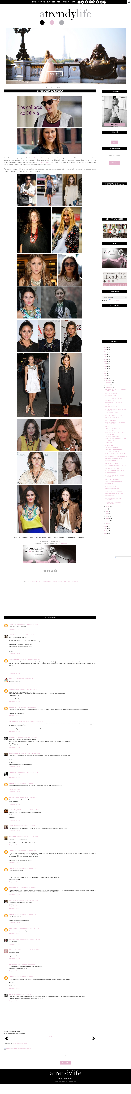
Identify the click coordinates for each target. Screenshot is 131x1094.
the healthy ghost (14, 939)
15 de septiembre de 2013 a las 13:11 (25, 783)
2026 (105, 347)
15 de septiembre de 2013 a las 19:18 (25, 914)
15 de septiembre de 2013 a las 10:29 (29, 659)
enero (107, 523)
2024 (105, 352)
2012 (105, 526)
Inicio (50, 1036)
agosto (108, 506)
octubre (108, 385)
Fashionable (12, 836)
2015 (105, 373)
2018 (105, 366)
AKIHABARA (108, 443)
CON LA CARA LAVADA (112, 413)
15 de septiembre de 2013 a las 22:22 (28, 928)
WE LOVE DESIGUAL (111, 406)
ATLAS (107, 426)
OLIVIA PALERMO (73, 581)
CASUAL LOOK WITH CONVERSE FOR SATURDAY (115, 423)
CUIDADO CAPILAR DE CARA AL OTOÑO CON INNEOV (114, 450)
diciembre (108, 380)
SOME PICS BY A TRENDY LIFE (114, 468)
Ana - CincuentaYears (15, 721)
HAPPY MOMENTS (110, 420)
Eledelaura (12, 737)
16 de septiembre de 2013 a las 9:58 (28, 950)
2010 (105, 531)
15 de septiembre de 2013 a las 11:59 (26, 737)
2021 (105, 359)
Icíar (10, 994)
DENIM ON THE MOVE (111, 463)
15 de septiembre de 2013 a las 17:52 (25, 868)
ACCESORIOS (29, 581)
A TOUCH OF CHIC (110, 486)
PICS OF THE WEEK (111, 393)
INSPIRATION (61, 581)
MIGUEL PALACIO (110, 395)
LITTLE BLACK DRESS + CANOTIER (115, 454)
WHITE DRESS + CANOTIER (113, 398)
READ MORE (54, 74)
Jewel (10, 678)
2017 (105, 368)
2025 (105, 349)
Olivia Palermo (34, 158)
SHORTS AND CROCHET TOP (114, 491)
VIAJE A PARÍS (109, 400)
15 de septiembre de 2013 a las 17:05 (25, 850)
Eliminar (18, 629)
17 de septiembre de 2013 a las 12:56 (22, 994)
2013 (105, 378)
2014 (105, 375)
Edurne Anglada (13, 753)
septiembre (109, 387)
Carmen (11, 964)
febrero (108, 521)
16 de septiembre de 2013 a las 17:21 (25, 976)
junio (107, 511)
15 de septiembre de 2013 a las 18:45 (27, 900)
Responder (12, 629)
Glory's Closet (13, 906)
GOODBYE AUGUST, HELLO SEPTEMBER (113, 502)
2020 (105, 361)
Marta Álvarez (13, 928)
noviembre (109, 382)
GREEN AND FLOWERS (112, 488)
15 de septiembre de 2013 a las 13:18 (26, 797)
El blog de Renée (14, 659)
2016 (105, 371)
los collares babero (43, 162)
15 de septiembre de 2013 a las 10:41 (23, 678)
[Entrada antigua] (93, 1041)
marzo (107, 518)
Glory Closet (12, 900)
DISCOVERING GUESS (112, 479)
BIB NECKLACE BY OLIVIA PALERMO (116, 456)
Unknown (11, 707)
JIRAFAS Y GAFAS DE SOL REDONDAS (113, 429)
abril (107, 516)
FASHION (54, 581)
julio (107, 509)
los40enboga (12, 887)
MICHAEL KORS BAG (111, 461)
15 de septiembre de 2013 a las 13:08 (27, 772)
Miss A (11, 826)
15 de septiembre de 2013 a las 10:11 (23, 635)
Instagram (63, 543)
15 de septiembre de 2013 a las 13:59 (28, 810)
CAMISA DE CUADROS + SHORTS (115, 493)
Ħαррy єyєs (12, 772)
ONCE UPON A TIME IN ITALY (113, 458)
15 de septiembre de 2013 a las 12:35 (29, 753)
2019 (105, 364)
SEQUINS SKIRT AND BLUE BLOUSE (116, 465)
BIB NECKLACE (37, 581)
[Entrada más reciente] (7, 1041)
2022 (105, 356)
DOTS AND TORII (110, 496)
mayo (107, 513)
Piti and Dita (12, 624)
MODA (67, 581)
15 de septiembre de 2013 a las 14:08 (24, 826)
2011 (105, 528)
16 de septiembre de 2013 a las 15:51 (24, 964)
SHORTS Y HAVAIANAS (112, 436)
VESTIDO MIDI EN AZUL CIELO (114, 481)
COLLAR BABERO (46, 581)
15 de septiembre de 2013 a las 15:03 (27, 836)
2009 (105, 533)
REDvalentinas (13, 950)
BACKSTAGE (109, 445)
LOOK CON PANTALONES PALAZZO (115, 470)
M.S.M (10, 635)
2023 (105, 354)
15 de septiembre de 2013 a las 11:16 (25, 707)
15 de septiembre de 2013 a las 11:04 (26, 689)
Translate (116, 300)
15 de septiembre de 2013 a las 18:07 (27, 887)
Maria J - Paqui (13, 810)
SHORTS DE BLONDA (111, 447)
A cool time (12, 689)
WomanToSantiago (14, 789)
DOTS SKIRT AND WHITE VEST (114, 418)
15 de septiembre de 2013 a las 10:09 (27, 624)
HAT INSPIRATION (110, 473)
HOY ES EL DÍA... (110, 484)
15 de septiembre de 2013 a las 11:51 (32, 721)
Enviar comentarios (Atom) (19, 1044)
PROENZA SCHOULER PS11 (113, 415)
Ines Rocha (12, 797)
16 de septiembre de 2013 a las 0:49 (30, 939)
